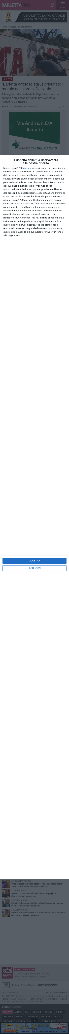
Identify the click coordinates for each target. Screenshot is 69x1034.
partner (27, 168)
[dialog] (34, 517)
